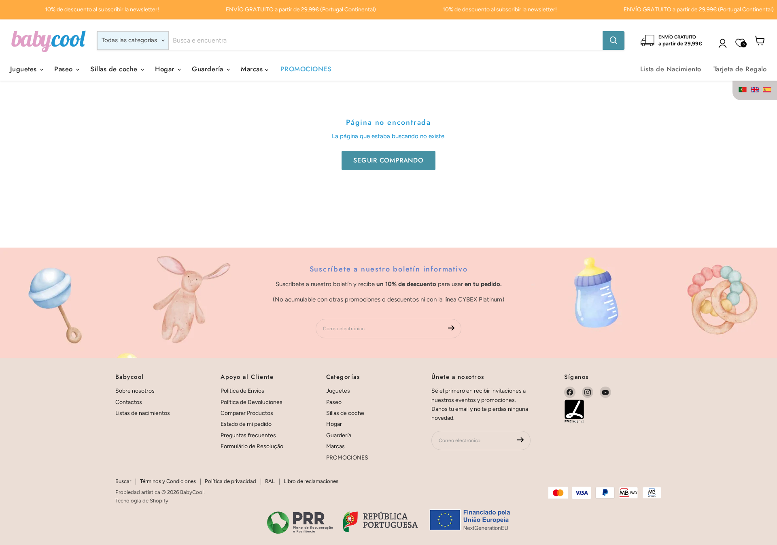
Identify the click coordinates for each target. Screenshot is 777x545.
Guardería (208, 69)
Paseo (64, 69)
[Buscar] (613, 40)
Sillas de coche (115, 69)
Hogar (165, 69)
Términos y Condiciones (168, 481)
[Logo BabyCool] (48, 40)
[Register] (451, 328)
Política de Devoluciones (251, 402)
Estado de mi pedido (246, 424)
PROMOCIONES (305, 69)
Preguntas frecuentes (248, 435)
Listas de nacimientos (142, 413)
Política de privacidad (230, 481)
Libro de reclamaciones (311, 481)
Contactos (128, 402)
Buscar (123, 481)
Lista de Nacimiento (670, 69)
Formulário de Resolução (252, 446)
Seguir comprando (388, 160)
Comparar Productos (247, 413)
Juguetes (24, 69)
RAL (270, 481)
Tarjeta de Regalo (740, 69)
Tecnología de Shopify (141, 501)
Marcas (253, 69)
